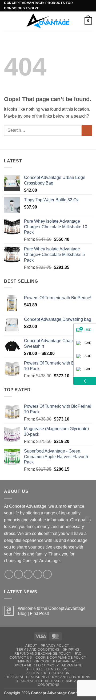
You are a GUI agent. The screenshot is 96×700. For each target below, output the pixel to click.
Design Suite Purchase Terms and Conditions (49, 683)
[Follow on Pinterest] (47, 574)
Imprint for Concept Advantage (48, 661)
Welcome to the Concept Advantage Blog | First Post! (52, 611)
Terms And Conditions (38, 649)
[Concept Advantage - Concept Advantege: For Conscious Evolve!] (48, 21)
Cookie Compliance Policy (60, 657)
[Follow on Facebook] (9, 574)
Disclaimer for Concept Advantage (48, 665)
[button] (7, 20)
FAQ (78, 653)
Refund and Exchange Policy (42, 653)
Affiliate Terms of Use (48, 669)
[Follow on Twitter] (28, 574)
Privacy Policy (55, 645)
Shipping (71, 649)
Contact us (21, 657)
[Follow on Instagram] (18, 574)
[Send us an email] (37, 574)
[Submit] (87, 130)
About (31, 645)
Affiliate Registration (47, 673)
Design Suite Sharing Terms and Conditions (48, 677)
